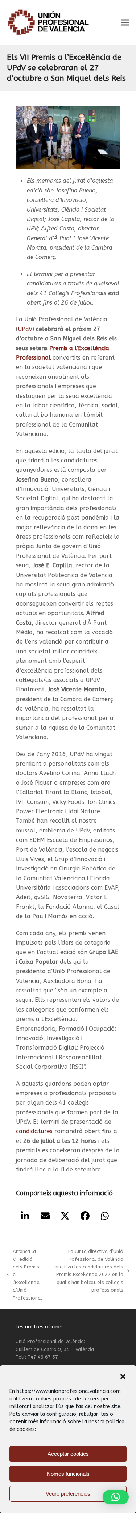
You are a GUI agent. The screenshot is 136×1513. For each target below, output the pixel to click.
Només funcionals (68, 1474)
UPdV (25, 329)
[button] (123, 1376)
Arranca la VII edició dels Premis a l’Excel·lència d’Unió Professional (24, 1275)
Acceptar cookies (68, 1454)
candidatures (34, 1131)
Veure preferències (68, 1494)
